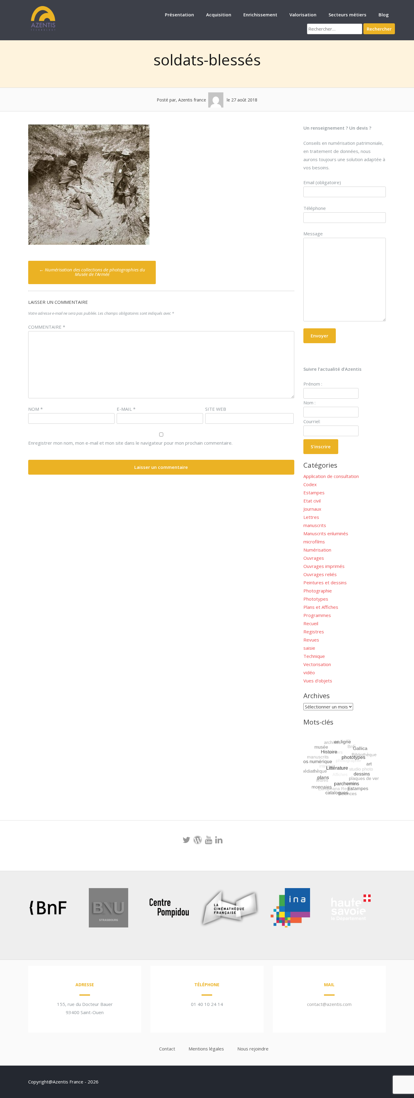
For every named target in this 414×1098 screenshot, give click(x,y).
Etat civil (312, 501)
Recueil (310, 623)
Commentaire (46, 327)
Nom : (309, 403)
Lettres (311, 517)
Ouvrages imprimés (324, 566)
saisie (309, 648)
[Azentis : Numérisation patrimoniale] (43, 30)
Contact (167, 1049)
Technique (314, 656)
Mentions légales (206, 1049)
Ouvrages (313, 558)
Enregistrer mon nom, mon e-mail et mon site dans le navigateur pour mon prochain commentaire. (130, 443)
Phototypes (315, 599)
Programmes (317, 615)
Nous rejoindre (253, 1049)
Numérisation (317, 550)
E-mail (126, 409)
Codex (310, 484)
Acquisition (218, 15)
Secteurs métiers (347, 15)
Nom (35, 409)
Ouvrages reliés (320, 574)
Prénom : (312, 384)
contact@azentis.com (329, 1004)
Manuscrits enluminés (325, 533)
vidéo (309, 672)
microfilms (314, 542)
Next (384, 909)
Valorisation (302, 15)
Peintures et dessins (325, 582)
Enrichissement (260, 15)
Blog (384, 15)
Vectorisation (317, 664)
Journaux (312, 509)
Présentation (179, 15)
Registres (313, 632)
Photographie (317, 591)
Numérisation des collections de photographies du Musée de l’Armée (92, 272)
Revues (311, 640)
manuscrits (314, 525)
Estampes (314, 492)
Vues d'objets (317, 681)
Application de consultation (331, 476)
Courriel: (311, 421)
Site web (215, 409)
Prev (15, 909)
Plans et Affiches (320, 607)
